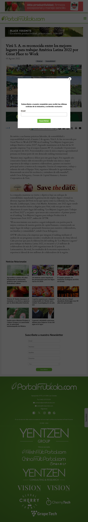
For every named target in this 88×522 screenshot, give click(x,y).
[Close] (69, 78)
